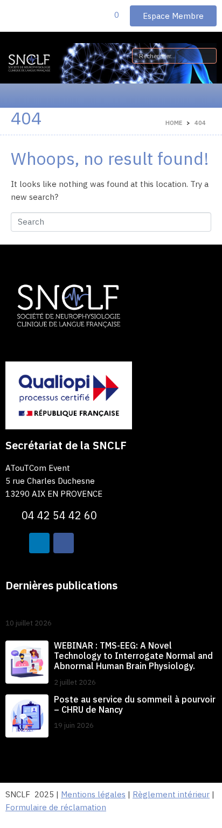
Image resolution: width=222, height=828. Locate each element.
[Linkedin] (39, 543)
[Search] (206, 55)
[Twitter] (15, 543)
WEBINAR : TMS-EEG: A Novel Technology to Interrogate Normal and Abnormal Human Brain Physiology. (133, 655)
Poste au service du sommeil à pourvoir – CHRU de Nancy (135, 704)
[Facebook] (63, 543)
